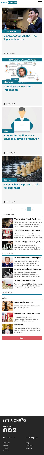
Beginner (7, 180)
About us (29, 448)
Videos (5, 445)
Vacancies (29, 445)
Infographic (8, 82)
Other (6, 131)
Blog (27, 443)
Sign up (22, 338)
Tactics (5, 448)
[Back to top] (41, 450)
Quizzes (6, 451)
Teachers (6, 443)
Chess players (10, 31)
